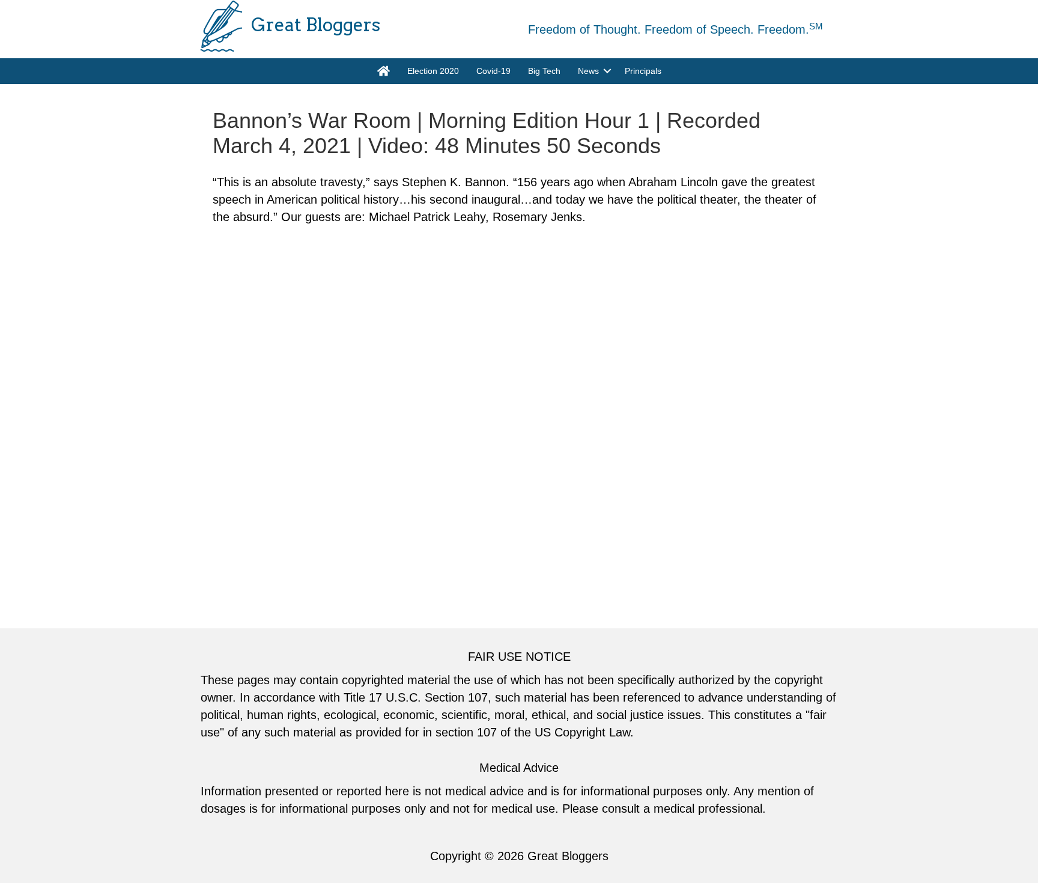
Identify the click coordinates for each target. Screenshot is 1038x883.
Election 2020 (433, 71)
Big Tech (544, 71)
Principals (643, 71)
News (588, 71)
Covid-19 (493, 71)
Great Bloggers (568, 856)
